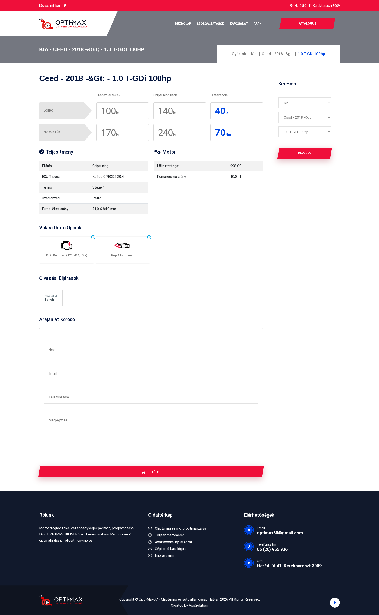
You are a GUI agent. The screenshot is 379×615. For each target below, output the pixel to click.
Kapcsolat (239, 23)
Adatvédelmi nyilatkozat (173, 542)
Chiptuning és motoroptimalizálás (180, 528)
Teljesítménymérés (169, 535)
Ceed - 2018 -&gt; (277, 53)
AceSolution (198, 605)
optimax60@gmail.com (280, 532)
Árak (257, 23)
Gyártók (239, 53)
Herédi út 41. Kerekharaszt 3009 (317, 5)
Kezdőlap (183, 23)
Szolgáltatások (210, 23)
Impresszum (164, 555)
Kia (254, 53)
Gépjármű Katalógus (170, 549)
